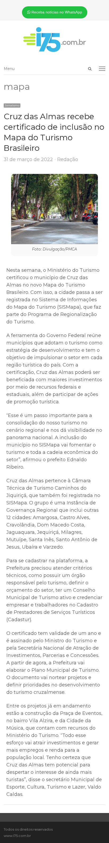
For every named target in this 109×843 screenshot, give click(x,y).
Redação (67, 159)
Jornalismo (12, 105)
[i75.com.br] (54, 39)
